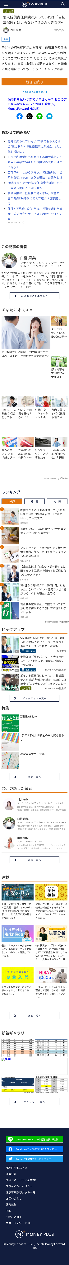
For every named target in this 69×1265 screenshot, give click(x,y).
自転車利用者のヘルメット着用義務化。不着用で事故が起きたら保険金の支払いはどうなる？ (35, 162)
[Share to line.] (39, 116)
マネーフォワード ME (18, 1223)
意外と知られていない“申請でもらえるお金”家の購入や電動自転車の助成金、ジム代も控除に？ (34, 146)
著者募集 (11, 1204)
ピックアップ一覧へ (35, 698)
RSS (8, 1211)
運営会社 (11, 1174)
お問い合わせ (14, 1198)
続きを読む (34, 81)
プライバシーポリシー (19, 1186)
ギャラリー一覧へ (34, 1101)
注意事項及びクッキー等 (20, 1192)
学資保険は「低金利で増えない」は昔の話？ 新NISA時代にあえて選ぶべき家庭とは (34, 198)
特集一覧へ (34, 776)
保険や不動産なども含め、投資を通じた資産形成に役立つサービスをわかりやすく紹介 (35, 214)
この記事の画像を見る (33, 91)
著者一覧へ (34, 860)
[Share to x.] (29, 116)
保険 (5, 39)
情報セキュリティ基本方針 (22, 1180)
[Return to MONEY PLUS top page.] (34, 4)
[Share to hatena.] (49, 116)
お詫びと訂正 (14, 1217)
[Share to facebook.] (19, 116)
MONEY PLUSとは (16, 1168)
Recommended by (51, 478)
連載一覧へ (34, 1015)
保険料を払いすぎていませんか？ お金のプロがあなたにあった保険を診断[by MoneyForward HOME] (37, 104)
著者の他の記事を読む (34, 296)
